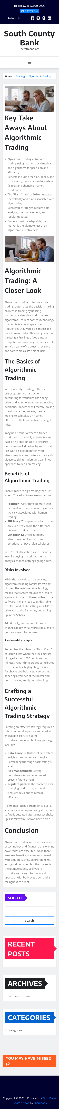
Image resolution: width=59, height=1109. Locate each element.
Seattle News (21, 1103)
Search (15, 897)
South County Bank (29, 38)
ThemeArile (41, 1103)
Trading (20, 76)
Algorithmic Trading (40, 76)
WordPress (49, 1098)
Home (8, 76)
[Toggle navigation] (29, 62)
